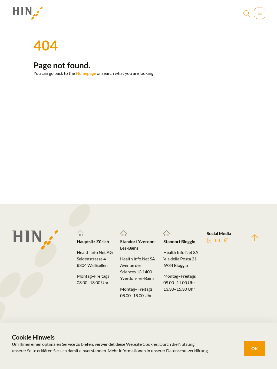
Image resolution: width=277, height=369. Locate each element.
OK (254, 348)
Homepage (86, 73)
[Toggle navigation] (259, 13)
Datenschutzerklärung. (187, 350)
